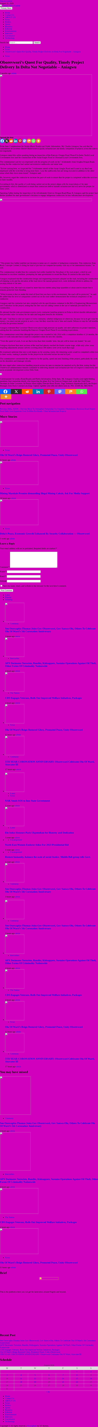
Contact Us (9, 15)
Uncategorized (16, 840)
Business (8, 26)
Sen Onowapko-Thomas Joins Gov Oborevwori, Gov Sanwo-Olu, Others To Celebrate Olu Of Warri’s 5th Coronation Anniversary (50, 630)
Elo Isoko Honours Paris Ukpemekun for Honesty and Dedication (39, 832)
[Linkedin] (15, 141)
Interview (9, 33)
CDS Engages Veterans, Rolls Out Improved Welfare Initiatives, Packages (43, 698)
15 (77, 1378)
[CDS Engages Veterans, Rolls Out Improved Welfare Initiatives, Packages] (14, 691)
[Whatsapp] (33, 141)
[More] (38, 141)
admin (13, 73)
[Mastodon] (24, 141)
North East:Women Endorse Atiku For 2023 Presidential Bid (37, 844)
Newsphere (31, 1426)
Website (3, 581)
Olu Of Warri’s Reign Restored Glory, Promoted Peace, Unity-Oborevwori (39, 455)
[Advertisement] (49, 1313)
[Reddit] (11, 141)
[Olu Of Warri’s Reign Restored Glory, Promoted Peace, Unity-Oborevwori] (19, 446)
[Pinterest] (20, 141)
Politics (8, 22)
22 (77, 1382)
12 (35, 1378)
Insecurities (14, 658)
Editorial (8, 29)
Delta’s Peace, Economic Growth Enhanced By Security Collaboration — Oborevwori (45, 533)
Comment (4, 567)
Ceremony (14, 624)
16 (91, 1378)
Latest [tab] (7, 595)
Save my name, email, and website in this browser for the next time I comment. (34, 586)
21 (63, 1382)
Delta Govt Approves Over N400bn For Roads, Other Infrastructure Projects (33, 411)
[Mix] (29, 141)
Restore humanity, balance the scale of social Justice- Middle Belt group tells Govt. (48, 857)
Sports (7, 24)
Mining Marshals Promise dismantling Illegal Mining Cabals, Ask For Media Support (45, 493)
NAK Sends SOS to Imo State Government (27, 800)
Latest (12, 793)
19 (35, 1382)
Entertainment (10, 31)
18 (21, 1382)
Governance (10, 36)
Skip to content (6, 1)
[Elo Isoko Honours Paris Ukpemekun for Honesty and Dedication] (14, 825)
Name (3, 571)
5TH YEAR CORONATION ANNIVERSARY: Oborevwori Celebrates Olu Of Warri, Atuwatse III (40, 1354)
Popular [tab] (8, 597)
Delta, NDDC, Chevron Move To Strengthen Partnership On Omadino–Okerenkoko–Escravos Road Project (47, 409)
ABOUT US (10, 17)
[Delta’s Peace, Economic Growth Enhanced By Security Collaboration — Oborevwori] (19, 524)
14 (63, 1378)
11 (21, 1378)
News (7, 20)
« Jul (48, 1392)
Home (7, 13)
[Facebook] (2, 141)
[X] (6, 141)
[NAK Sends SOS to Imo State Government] (14, 791)
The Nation (14, 693)
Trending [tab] (8, 599)
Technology (10, 38)
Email (3, 576)
